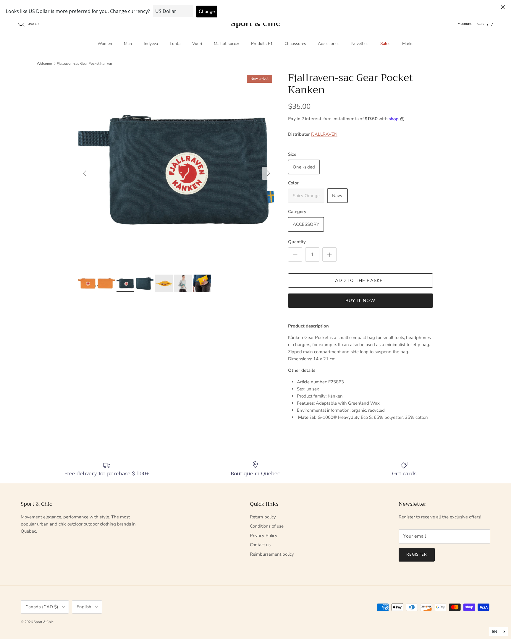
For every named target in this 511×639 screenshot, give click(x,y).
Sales (385, 43)
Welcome (44, 63)
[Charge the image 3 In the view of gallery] (176, 170)
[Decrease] (295, 254)
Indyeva (151, 43)
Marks (407, 43)
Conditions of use (267, 526)
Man (128, 43)
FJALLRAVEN (324, 134)
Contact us (260, 545)
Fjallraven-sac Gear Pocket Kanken (84, 63)
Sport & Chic (44, 621)
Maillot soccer (226, 43)
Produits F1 (262, 43)
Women (105, 43)
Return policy (263, 517)
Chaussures (295, 43)
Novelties (359, 43)
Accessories (328, 43)
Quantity (297, 242)
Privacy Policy (263, 536)
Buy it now (360, 301)
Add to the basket (360, 280)
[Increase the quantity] (329, 254)
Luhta (175, 43)
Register (416, 554)
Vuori (197, 43)
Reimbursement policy (272, 554)
